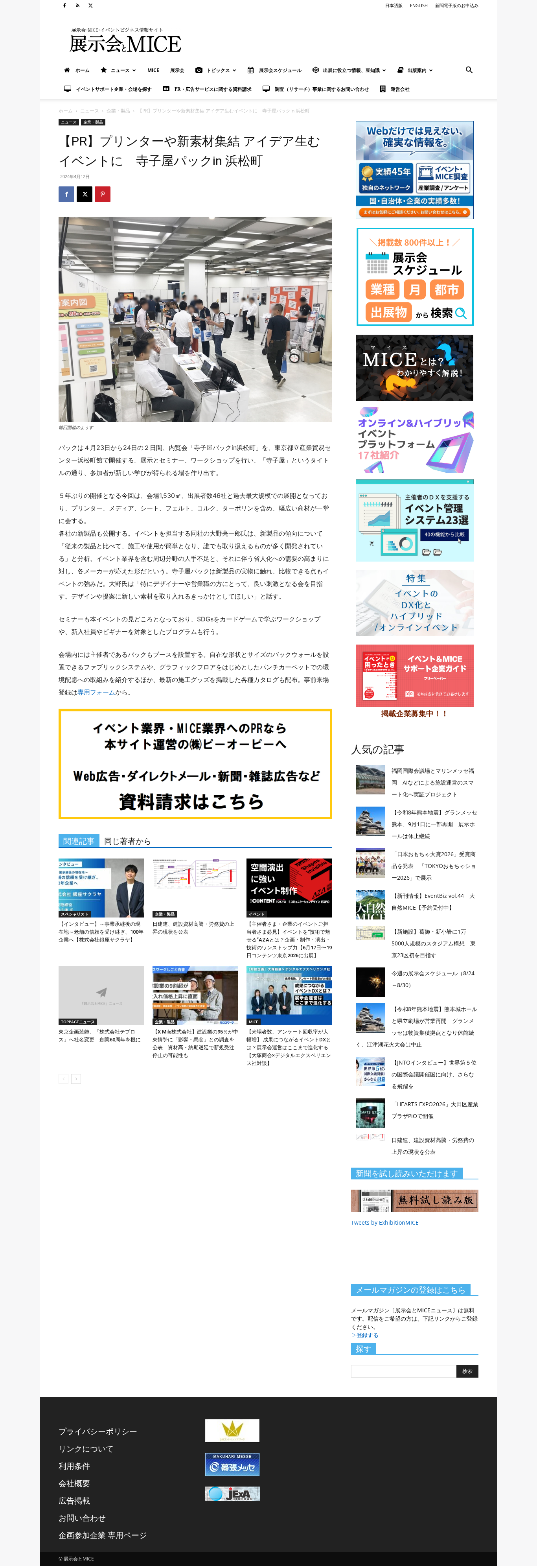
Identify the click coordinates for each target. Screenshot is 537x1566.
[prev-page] (63, 1079)
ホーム (66, 110)
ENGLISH (419, 5)
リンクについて (86, 1448)
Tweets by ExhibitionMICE (385, 1222)
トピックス (218, 70)
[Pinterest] (102, 194)
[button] (469, 71)
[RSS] (77, 5)
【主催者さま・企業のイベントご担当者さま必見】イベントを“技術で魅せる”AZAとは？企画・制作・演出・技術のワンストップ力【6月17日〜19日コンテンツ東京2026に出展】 (289, 939)
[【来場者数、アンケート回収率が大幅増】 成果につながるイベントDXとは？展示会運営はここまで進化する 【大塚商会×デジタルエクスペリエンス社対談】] (289, 995)
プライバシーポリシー (98, 1431)
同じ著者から (127, 841)
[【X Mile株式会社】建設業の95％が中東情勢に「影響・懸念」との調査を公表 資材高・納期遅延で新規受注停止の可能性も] (195, 995)
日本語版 (394, 5)
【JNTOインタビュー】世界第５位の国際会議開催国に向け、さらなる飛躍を (434, 1074)
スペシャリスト (74, 914)
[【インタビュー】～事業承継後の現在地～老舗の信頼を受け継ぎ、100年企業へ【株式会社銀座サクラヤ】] (101, 888)
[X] (90, 5)
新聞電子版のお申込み (456, 5)
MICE (153, 70)
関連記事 (79, 841)
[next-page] (76, 1079)
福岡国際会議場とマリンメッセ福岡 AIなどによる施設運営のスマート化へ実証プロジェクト (433, 782)
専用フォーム (96, 692)
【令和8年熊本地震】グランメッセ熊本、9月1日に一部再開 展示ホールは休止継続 (434, 824)
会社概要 (74, 1483)
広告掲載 (74, 1500)
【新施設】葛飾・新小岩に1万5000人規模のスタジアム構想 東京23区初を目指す (434, 943)
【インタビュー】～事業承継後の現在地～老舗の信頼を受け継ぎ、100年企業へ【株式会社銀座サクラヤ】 (101, 932)
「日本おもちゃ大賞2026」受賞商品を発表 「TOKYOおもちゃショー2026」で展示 (434, 865)
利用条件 (74, 1466)
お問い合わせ (82, 1518)
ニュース (120, 70)
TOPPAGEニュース (78, 1021)
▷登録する (365, 1335)
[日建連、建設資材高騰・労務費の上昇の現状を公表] (195, 888)
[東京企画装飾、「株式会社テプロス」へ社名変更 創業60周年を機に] (101, 995)
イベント (257, 914)
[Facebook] (64, 5)
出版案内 (417, 70)
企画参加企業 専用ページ (103, 1535)
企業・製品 (118, 110)
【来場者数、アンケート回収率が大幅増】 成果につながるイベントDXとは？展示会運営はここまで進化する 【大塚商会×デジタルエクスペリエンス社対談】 (288, 1047)
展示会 (177, 70)
